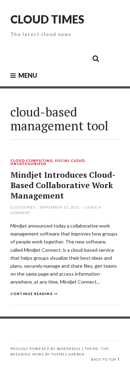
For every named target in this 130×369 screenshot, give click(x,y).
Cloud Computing (31, 161)
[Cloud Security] (64, 58)
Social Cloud (70, 161)
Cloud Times (47, 19)
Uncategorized (28, 164)
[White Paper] (80, 58)
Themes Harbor (68, 354)
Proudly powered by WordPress (45, 349)
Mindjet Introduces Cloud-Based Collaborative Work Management (62, 185)
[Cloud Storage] (18, 58)
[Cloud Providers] (49, 58)
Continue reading (31, 294)
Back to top (103, 359)
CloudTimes (22, 207)
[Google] (33, 58)
